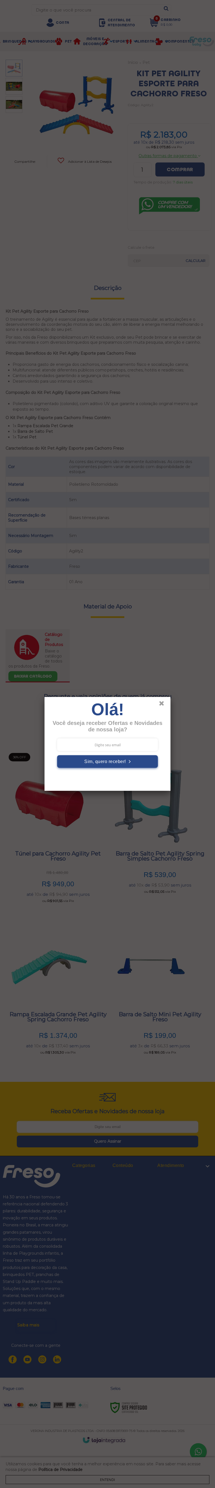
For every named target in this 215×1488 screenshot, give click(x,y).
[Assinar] (107, 761)
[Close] (164, 705)
